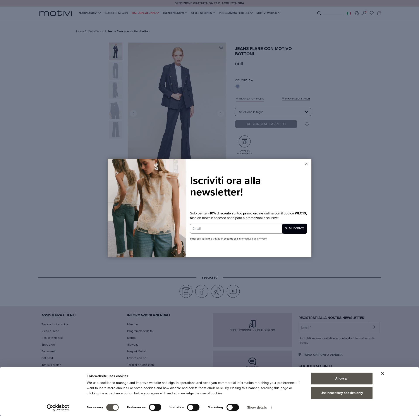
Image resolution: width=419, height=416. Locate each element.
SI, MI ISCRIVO (294, 228)
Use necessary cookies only (342, 393)
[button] (306, 164)
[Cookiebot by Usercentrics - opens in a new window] (58, 407)
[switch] (155, 407)
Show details (257, 407)
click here (215, 388)
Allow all (341, 378)
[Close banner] (382, 373)
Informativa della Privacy (252, 239)
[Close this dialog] (306, 164)
